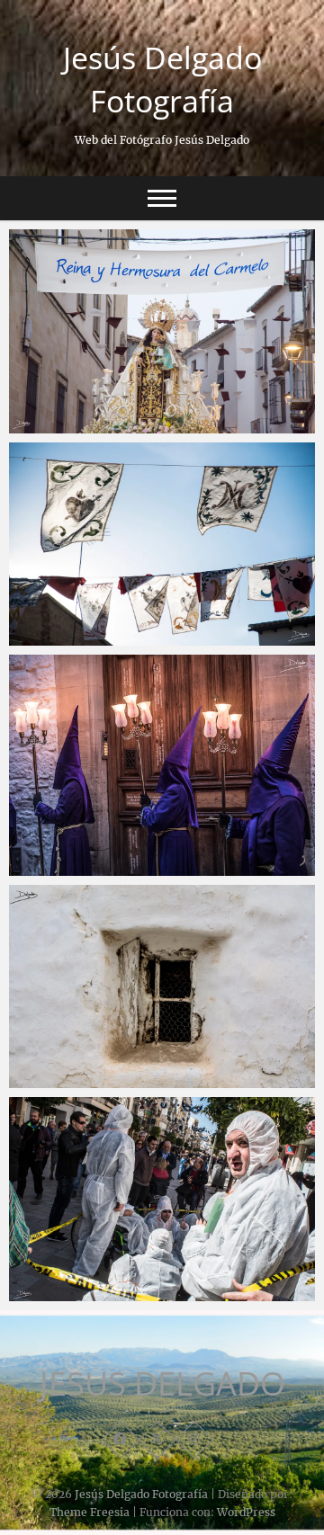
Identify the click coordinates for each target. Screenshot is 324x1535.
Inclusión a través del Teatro (119, 1268)
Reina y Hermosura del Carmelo (130, 400)
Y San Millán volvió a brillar (114, 612)
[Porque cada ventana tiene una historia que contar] (162, 987)
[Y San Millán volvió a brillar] (162, 544)
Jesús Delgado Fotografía (162, 79)
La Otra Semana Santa (100, 843)
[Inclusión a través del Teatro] (162, 1199)
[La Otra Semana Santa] (162, 765)
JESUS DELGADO (162, 1384)
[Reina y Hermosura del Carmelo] (162, 331)
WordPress (246, 1512)
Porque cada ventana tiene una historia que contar (157, 1044)
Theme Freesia (90, 1512)
